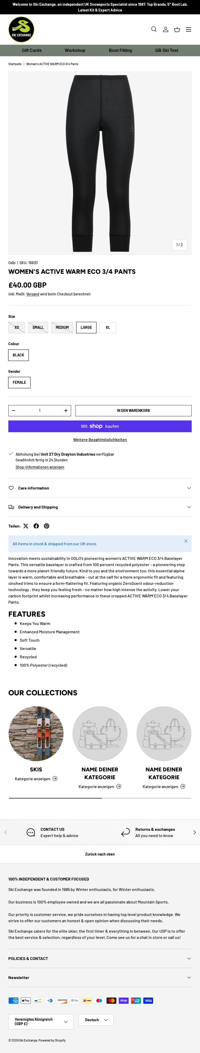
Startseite (14, 64)
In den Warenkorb (133, 410)
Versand (32, 294)
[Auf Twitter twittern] (26, 526)
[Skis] (36, 733)
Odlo (12, 263)
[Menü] (188, 29)
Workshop (75, 50)
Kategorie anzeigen (96, 786)
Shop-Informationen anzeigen (40, 467)
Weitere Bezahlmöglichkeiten (100, 439)
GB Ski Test (166, 50)
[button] (177, 29)
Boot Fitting (120, 50)
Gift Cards (32, 50)
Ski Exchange (28, 1040)
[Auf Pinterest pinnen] (46, 526)
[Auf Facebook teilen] (36, 526)
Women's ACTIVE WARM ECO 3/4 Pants (52, 64)
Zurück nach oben (100, 854)
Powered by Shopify (52, 1040)
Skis (36, 769)
